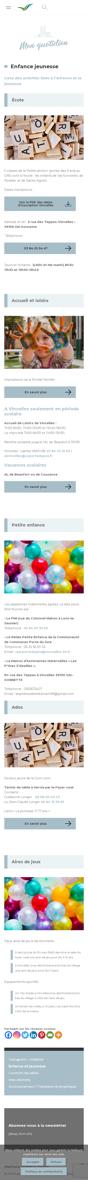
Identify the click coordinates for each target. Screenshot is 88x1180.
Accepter (32, 1162)
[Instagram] (17, 1035)
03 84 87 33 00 (36, 628)
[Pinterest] (41, 1035)
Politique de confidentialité (44, 1171)
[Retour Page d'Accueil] (25, 9)
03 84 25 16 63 (58, 451)
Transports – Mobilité (26, 1059)
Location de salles (24, 1073)
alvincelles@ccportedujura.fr (28, 456)
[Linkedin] (33, 1035)
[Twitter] (25, 1035)
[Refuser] (83, 1162)
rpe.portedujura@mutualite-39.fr (42, 652)
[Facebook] (8, 1035)
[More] (58, 1035)
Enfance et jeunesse (27, 1066)
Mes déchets (19, 1080)
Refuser (56, 1162)
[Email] (50, 1035)
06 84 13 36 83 (52, 802)
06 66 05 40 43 (47, 797)
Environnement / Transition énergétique (42, 1087)
